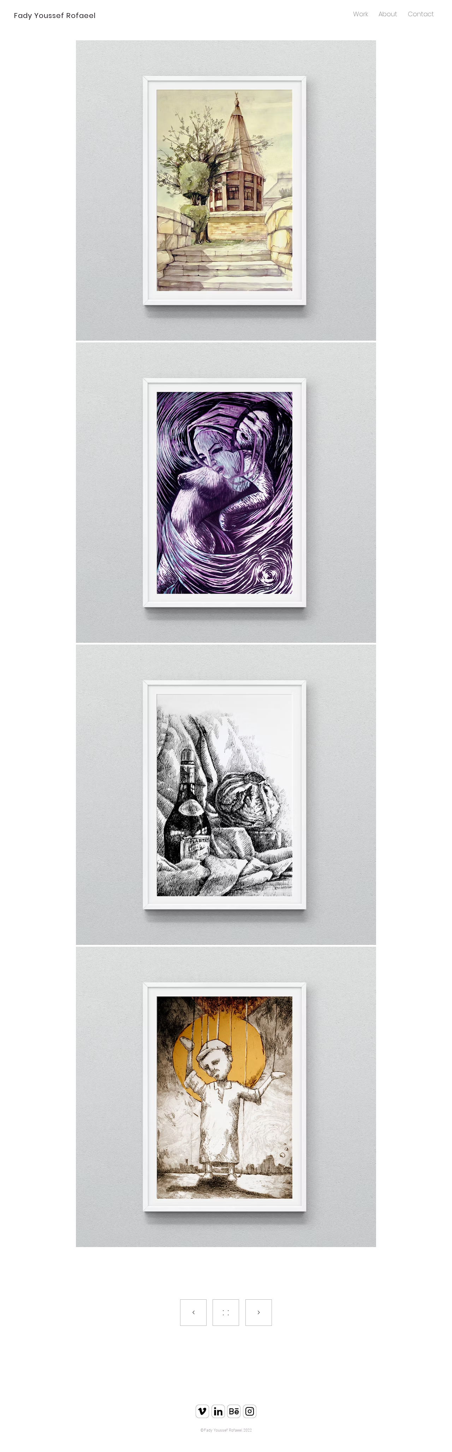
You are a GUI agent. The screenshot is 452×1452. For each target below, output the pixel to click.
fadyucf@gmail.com (239, 1439)
